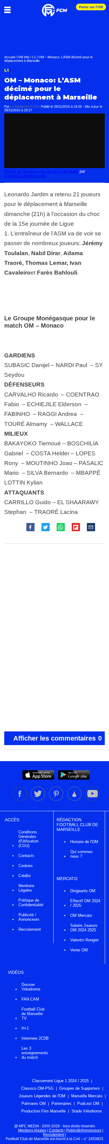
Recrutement (29, 929)
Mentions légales (32, 1130)
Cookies (25, 865)
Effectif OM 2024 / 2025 (85, 903)
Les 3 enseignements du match (34, 1053)
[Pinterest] (56, 800)
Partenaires (61, 1103)
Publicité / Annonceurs (28, 917)
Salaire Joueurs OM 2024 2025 (83, 927)
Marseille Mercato (86, 1096)
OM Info (23, 57)
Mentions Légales (26, 888)
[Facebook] (20, 800)
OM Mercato (81, 915)
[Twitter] (38, 800)
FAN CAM (30, 999)
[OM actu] (54, 7)
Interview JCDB (35, 1038)
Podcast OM (88, 1103)
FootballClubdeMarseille (25, 176)
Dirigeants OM (82, 891)
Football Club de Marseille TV (33, 1014)
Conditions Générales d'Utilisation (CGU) (28, 839)
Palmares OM (33, 1103)
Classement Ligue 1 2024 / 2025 (60, 1080)
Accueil (9, 57)
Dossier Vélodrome (30, 986)
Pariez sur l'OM (91, 7)
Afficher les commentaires (57, 738)
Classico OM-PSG (37, 1088)
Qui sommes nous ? (81, 854)
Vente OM (79, 950)
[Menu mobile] (9, 9)
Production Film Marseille (43, 1111)
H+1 (25, 1028)
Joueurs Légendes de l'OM (42, 1096)
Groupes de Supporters (79, 1088)
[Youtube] (92, 800)
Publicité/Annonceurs (83, 1130)
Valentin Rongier (84, 940)
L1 (34, 57)
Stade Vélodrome (86, 1111)
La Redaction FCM (24, 106)
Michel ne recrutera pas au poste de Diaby (41, 171)
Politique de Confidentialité (30, 902)
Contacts (26, 855)
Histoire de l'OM (84, 841)
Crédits (24, 875)
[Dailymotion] (74, 800)
